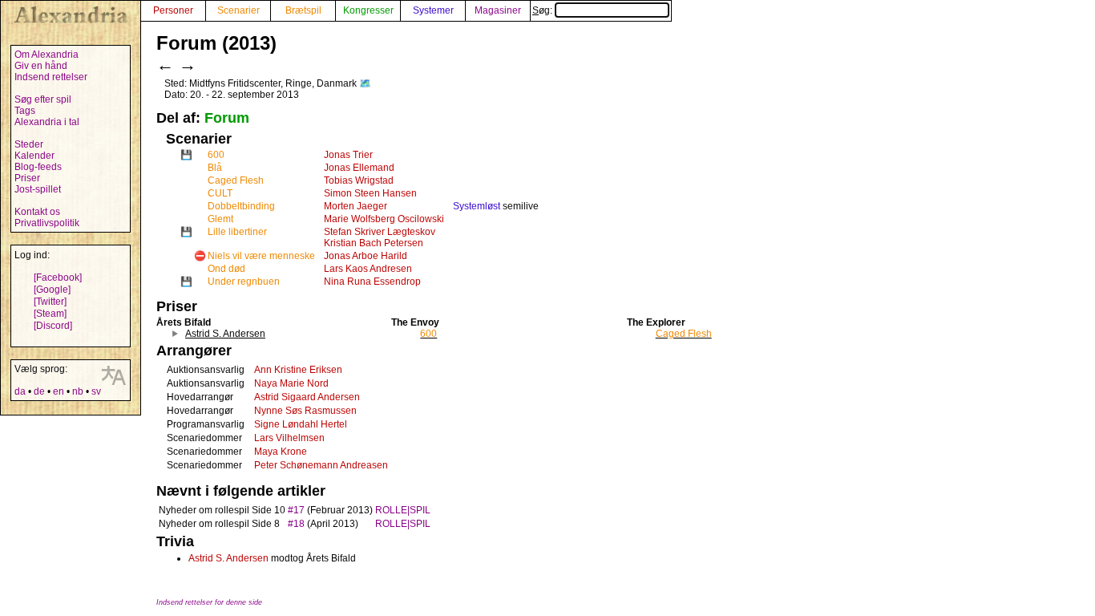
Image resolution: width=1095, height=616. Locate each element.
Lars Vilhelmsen (289, 438)
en (58, 391)
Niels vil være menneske (261, 255)
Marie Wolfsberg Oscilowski (384, 219)
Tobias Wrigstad (359, 180)
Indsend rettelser (50, 77)
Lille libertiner (237, 231)
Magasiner (498, 10)
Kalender (34, 155)
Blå (215, 167)
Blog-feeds (38, 166)
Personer (173, 10)
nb (77, 391)
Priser (27, 178)
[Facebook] (58, 277)
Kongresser (368, 10)
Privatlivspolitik (46, 223)
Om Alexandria (46, 54)
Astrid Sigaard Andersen (307, 397)
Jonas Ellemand (359, 167)
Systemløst (476, 206)
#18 (296, 523)
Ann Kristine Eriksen (298, 369)
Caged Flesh (236, 180)
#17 (296, 510)
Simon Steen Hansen (370, 193)
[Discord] (53, 325)
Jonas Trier (348, 154)
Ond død (226, 268)
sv (96, 391)
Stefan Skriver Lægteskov (379, 231)
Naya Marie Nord (291, 383)
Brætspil (303, 10)
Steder (28, 144)
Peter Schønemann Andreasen (321, 465)
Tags (24, 110)
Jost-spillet (37, 189)
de (39, 391)
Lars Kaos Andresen (368, 268)
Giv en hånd (40, 65)
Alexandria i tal (46, 122)
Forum (226, 118)
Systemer (433, 10)
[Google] (52, 289)
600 (216, 154)
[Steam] (50, 313)
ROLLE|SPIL (402, 510)
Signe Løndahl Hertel (300, 424)
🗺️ (365, 83)
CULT (220, 193)
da (20, 391)
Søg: (543, 10)
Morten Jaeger (355, 206)
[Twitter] (50, 301)
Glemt (220, 219)
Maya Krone (280, 451)
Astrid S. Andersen (228, 558)
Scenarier (238, 10)
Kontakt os (37, 211)
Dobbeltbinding (241, 206)
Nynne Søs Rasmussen (305, 410)
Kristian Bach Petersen (373, 243)
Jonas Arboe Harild (365, 255)
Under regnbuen (244, 281)
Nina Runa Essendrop (372, 281)
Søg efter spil (42, 99)
